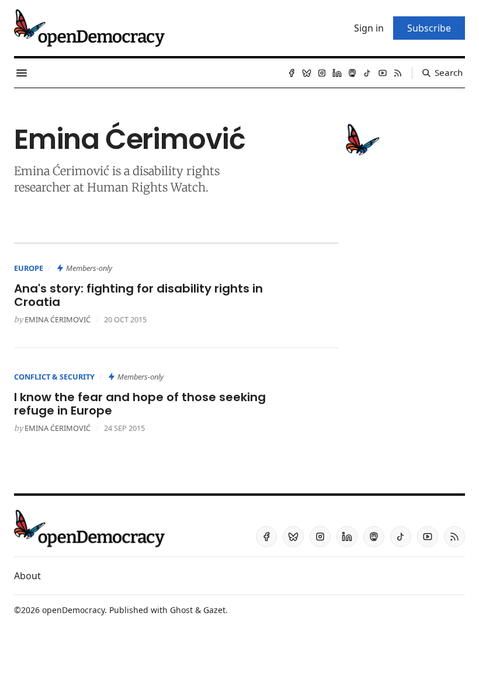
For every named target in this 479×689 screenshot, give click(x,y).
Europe (28, 268)
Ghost (181, 609)
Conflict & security (54, 376)
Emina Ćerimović (58, 319)
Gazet (214, 609)
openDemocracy (73, 609)
